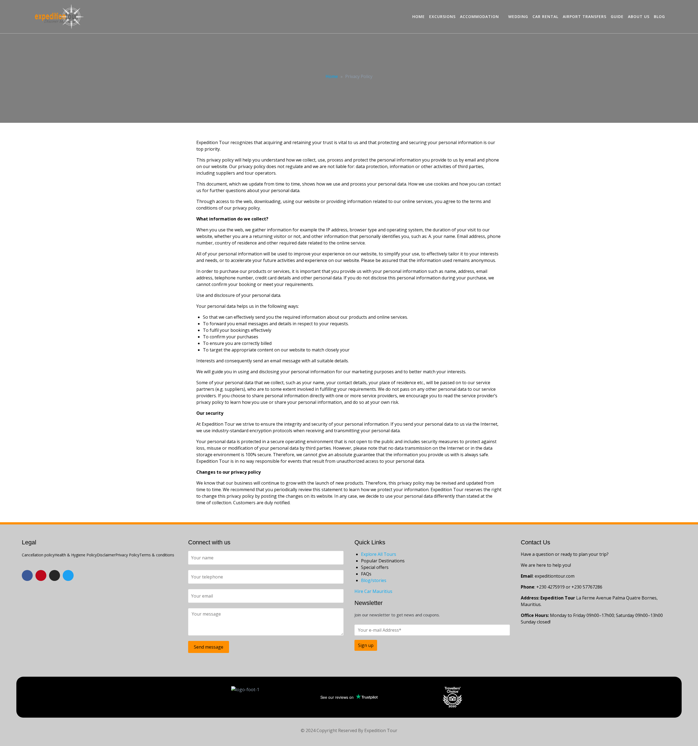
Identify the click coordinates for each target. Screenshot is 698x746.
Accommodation (479, 16)
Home (418, 16)
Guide (617, 16)
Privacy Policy (127, 554)
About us (638, 16)
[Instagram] (54, 575)
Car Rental (545, 16)
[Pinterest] (40, 575)
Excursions (442, 16)
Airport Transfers (584, 16)
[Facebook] (27, 575)
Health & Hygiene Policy (76, 554)
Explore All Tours (378, 554)
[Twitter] (68, 575)
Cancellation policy (38, 554)
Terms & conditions (156, 554)
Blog (659, 16)
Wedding (518, 16)
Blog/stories (373, 580)
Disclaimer (106, 554)
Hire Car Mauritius (373, 591)
